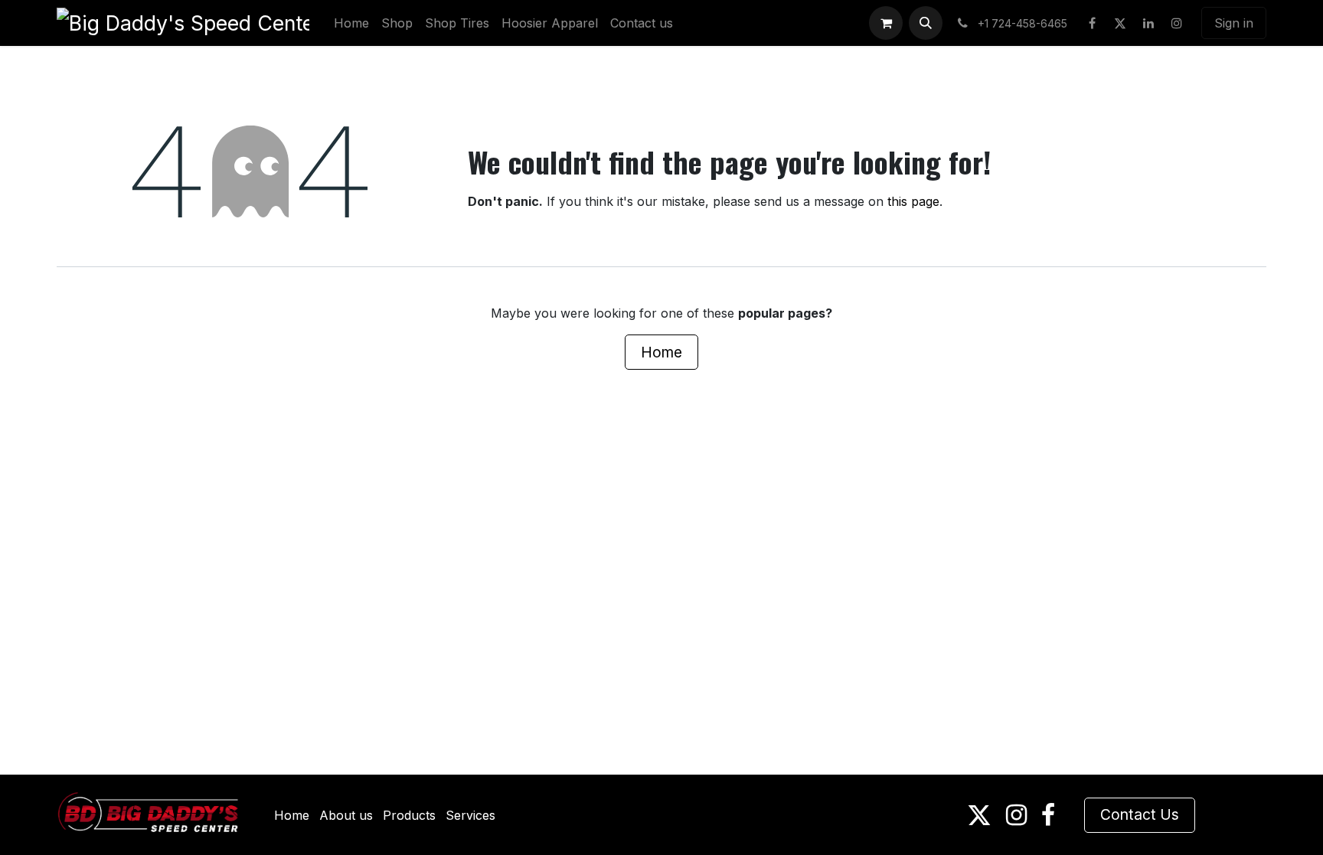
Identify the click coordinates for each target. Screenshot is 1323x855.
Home (661, 352)
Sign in (1233, 23)
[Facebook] (1092, 23)
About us (346, 815)
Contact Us (1139, 814)
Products (409, 815)
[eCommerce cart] (886, 23)
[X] (1120, 23)
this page (913, 201)
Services (470, 815)
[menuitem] (351, 23)
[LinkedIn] (1148, 23)
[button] (925, 23)
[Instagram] (1177, 23)
